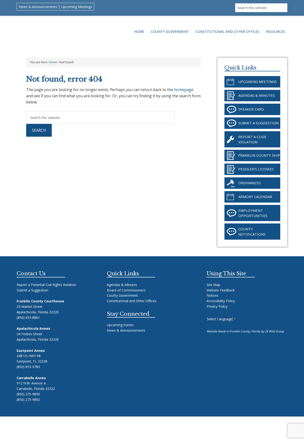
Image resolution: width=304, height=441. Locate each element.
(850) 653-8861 (28, 317)
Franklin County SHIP (259, 155)
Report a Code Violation (252, 139)
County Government (122, 295)
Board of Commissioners (126, 290)
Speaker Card (251, 109)
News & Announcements (38, 7)
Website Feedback (221, 290)
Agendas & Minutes (256, 95)
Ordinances (249, 182)
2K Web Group (274, 331)
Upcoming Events (120, 325)
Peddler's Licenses (256, 169)
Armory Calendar (255, 196)
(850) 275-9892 (28, 399)
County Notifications (252, 232)
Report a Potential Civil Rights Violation (46, 284)
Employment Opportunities (252, 213)
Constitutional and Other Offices (132, 301)
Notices (212, 295)
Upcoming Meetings (76, 7)
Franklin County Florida (71, 34)
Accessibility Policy (221, 301)
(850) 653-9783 (28, 366)
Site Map (213, 284)
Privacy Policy (217, 306)
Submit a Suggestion (258, 123)
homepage (183, 89)
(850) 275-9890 (28, 394)
